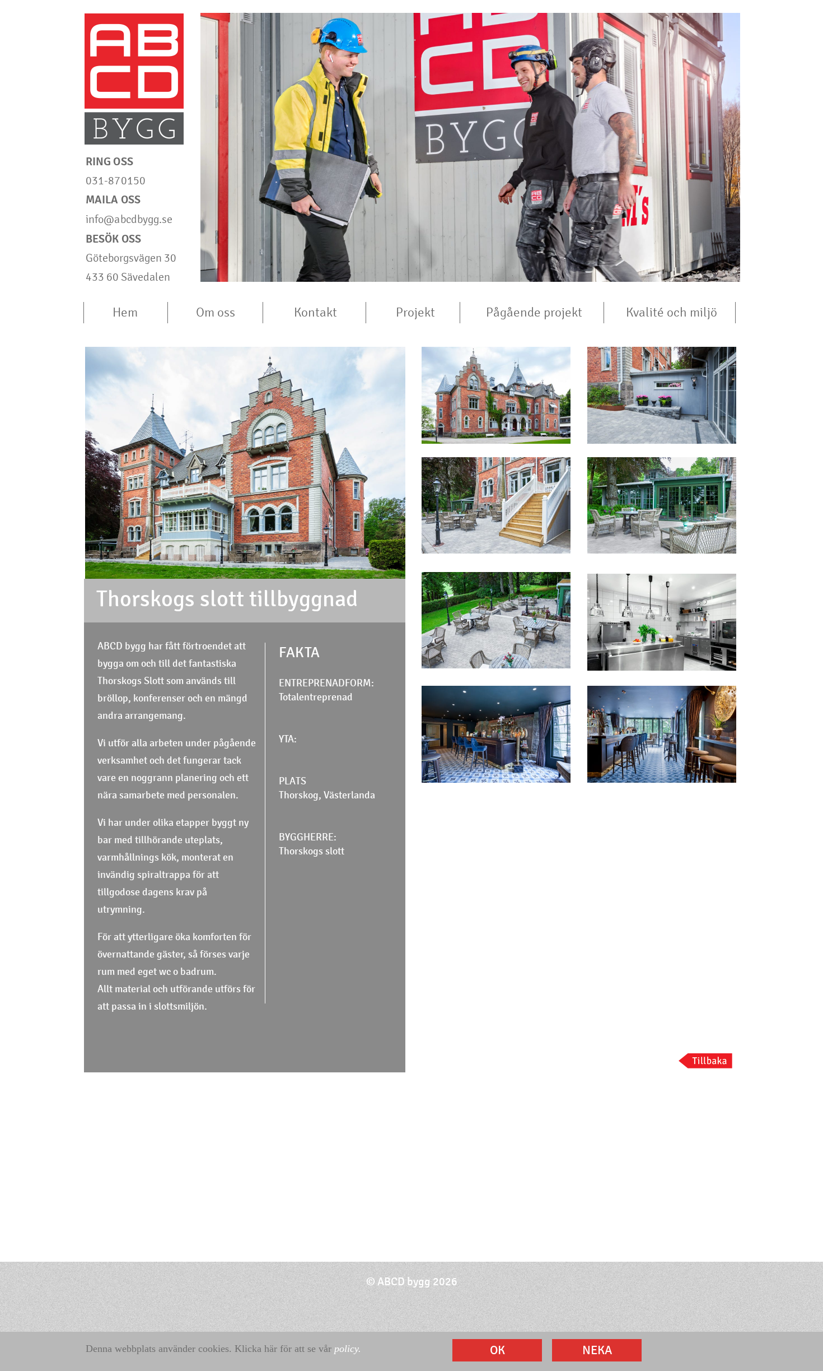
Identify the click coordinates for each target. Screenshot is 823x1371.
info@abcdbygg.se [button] (129, 219)
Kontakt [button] (315, 312)
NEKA (597, 1350)
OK (497, 1350)
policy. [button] (347, 1348)
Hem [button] (125, 312)
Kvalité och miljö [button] (671, 312)
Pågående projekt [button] (534, 312)
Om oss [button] (215, 312)
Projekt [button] (415, 312)
